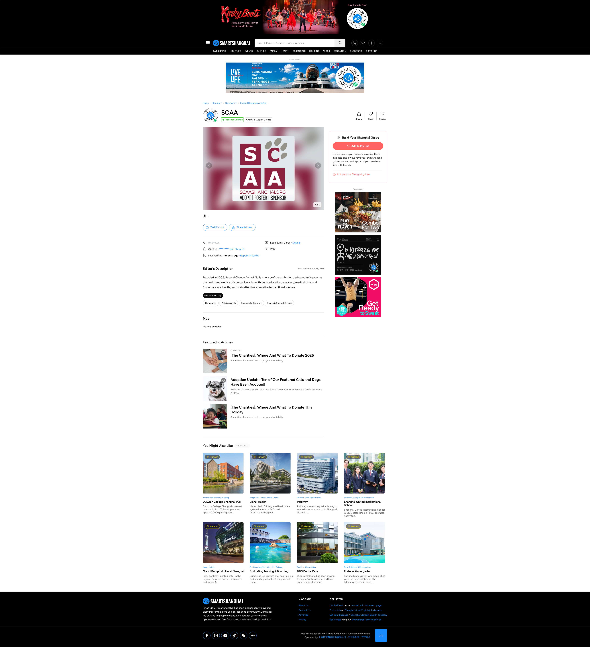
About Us (303, 605)
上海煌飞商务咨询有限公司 (332, 637)
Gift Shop (371, 51)
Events (248, 51)
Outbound (356, 51)
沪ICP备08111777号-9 (359, 637)
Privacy (302, 619)
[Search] (339, 43)
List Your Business (339, 615)
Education (340, 51)
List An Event (336, 605)
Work (326, 51)
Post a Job (335, 610)
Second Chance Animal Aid (253, 103)
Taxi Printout (217, 227)
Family (273, 51)
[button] (359, 116)
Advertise (303, 615)
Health (285, 51)
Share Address (244, 227)
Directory (217, 103)
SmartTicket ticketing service (366, 619)
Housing (314, 51)
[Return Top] (381, 635)
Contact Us (305, 610)
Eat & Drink (219, 51)
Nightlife (235, 51)
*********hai (225, 249)
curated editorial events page (366, 605)
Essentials (299, 51)
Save (370, 119)
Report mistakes (249, 255)
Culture (261, 51)
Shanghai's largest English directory (369, 615)
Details (296, 242)
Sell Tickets (335, 619)
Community (230, 103)
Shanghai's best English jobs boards (363, 610)
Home (206, 103)
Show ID (239, 249)
